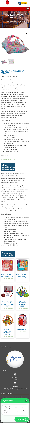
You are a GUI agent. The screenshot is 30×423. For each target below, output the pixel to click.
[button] (27, 8)
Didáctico (16, 21)
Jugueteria (10, 21)
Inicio (4, 21)
